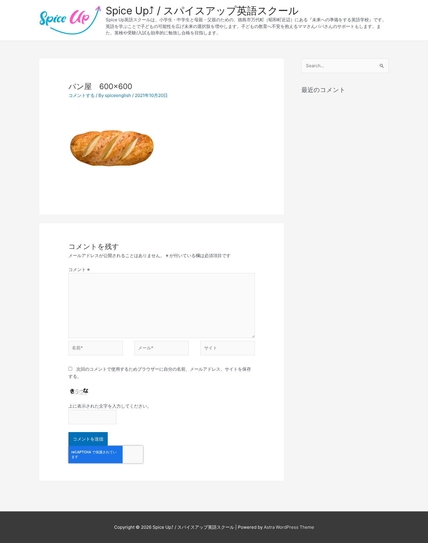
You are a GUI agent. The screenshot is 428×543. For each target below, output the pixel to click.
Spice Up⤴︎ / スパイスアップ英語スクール (202, 10)
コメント (79, 269)
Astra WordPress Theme (289, 527)
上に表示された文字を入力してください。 (109, 406)
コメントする (81, 95)
